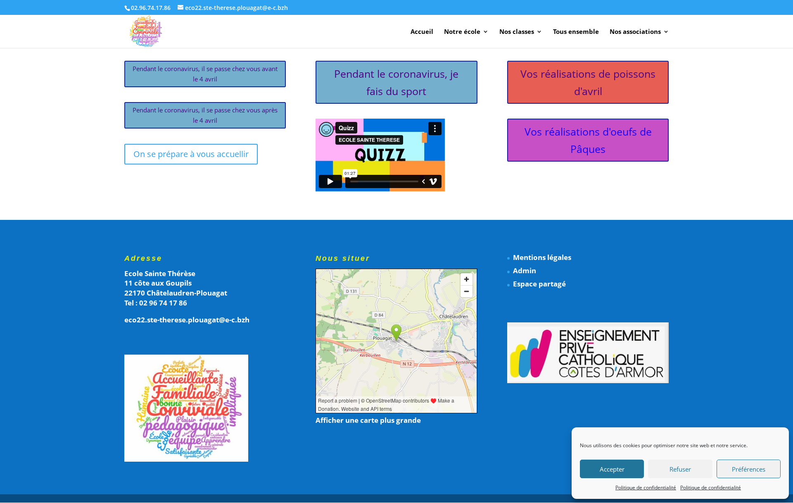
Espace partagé (539, 283)
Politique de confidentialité (645, 487)
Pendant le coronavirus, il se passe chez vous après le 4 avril (205, 115)
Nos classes (516, 32)
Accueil (422, 32)
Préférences (748, 469)
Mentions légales (542, 257)
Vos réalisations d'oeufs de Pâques (588, 140)
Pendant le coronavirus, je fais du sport (396, 82)
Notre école (462, 32)
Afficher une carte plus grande (368, 420)
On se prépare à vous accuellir (191, 154)
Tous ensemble (576, 32)
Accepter (612, 469)
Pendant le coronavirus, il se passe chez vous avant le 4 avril (205, 73)
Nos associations (635, 32)
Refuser (680, 469)
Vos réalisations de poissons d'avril (587, 82)
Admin (524, 270)
